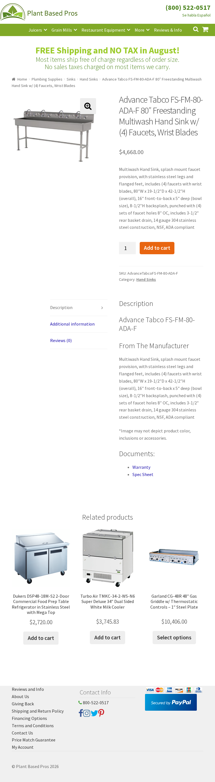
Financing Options (29, 718)
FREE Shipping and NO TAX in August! (108, 50)
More (139, 30)
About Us (20, 696)
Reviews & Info (168, 30)
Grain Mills (62, 30)
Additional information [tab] (72, 324)
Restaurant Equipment (103, 30)
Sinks (71, 79)
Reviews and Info (28, 689)
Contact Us (22, 733)
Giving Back (23, 703)
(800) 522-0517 (188, 7)
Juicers (35, 30)
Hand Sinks (89, 79)
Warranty (141, 467)
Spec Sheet (142, 474)
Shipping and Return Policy (38, 711)
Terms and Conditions (33, 725)
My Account (23, 747)
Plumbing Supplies (47, 79)
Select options (174, 637)
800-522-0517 (95, 702)
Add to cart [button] (41, 637)
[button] (88, 106)
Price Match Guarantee (33, 740)
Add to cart (157, 247)
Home (22, 79)
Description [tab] (61, 307)
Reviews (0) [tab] (61, 340)
